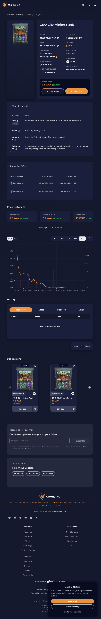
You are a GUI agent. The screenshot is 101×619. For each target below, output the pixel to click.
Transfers (21, 310)
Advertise (28, 532)
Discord (35, 474)
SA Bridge (27, 545)
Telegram (49, 474)
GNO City (19, 15)
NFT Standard (72, 532)
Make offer (78, 91)
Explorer (10, 15)
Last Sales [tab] (57, 227)
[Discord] (14, 517)
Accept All (72, 601)
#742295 (70, 53)
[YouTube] (31, 517)
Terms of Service (25, 449)
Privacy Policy (47, 601)
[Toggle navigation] (95, 4)
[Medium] (25, 517)
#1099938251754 (48, 38)
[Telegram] (20, 517)
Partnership (28, 575)
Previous (10, 387)
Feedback (28, 561)
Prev (76, 346)
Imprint (37, 601)
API (72, 545)
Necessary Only (72, 606)
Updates (61, 310)
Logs (81, 310)
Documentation (72, 536)
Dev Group (72, 541)
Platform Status (28, 550)
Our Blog (28, 536)
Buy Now (22, 409)
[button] (24, 206)
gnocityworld (73, 38)
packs (69, 46)
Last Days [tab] (42, 227)
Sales (41, 310)
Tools (27, 541)
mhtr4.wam (49, 46)
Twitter (20, 474)
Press (27, 570)
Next (87, 346)
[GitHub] (36, 517)
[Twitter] (9, 517)
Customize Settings (72, 612)
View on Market (53, 91)
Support (27, 566)
